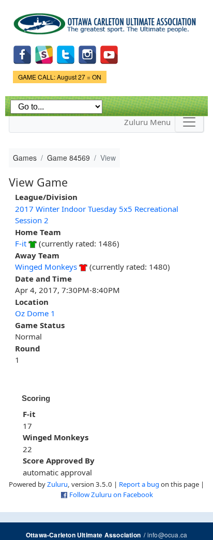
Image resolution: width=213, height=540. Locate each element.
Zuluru (57, 484)
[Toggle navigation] (189, 122)
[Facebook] (22, 54)
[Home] (106, 20)
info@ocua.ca (167, 534)
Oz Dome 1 (35, 313)
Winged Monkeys (46, 266)
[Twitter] (65, 54)
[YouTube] (109, 54)
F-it (20, 243)
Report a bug (139, 484)
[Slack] (44, 54)
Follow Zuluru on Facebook (111, 494)
